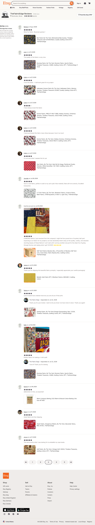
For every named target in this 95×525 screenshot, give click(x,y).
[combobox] (40, 3)
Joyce (25, 437)
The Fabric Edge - (34, 300)
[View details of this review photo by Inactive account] (36, 220)
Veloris (26, 290)
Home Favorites (37, 7)
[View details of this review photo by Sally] (36, 339)
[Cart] (89, 3)
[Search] (71, 3)
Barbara (26, 27)
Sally (25, 325)
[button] (8, 522)
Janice (26, 265)
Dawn (25, 412)
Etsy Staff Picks (23, 7)
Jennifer (26, 178)
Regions (89, 521)
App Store (9, 510)
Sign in (79, 3)
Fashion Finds (50, 7)
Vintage (61, 7)
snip (25, 52)
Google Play (23, 510)
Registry (70, 7)
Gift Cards (80, 7)
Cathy (25, 77)
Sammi (26, 386)
